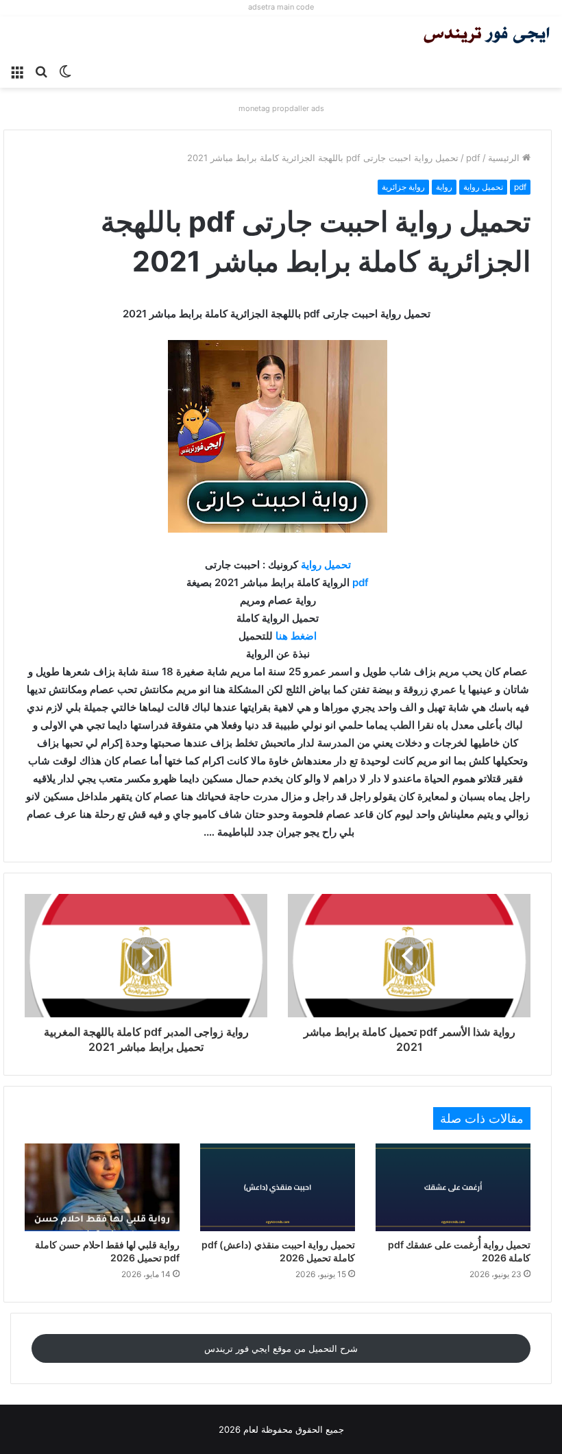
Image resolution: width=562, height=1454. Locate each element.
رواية (444, 187)
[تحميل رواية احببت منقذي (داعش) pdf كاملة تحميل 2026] (277, 1187)
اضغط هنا (296, 635)
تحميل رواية (483, 187)
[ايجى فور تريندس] (487, 36)
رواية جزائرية (403, 187)
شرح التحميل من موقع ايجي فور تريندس (281, 1348)
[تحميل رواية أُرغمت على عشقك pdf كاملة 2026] (453, 1187)
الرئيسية (505, 157)
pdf (473, 157)
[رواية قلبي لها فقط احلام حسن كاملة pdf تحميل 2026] (102, 1187)
